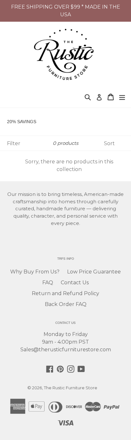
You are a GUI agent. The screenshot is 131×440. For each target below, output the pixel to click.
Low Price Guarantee (94, 272)
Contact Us (75, 283)
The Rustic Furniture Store (70, 387)
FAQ (47, 283)
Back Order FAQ (65, 304)
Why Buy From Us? (34, 272)
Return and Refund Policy (65, 293)
